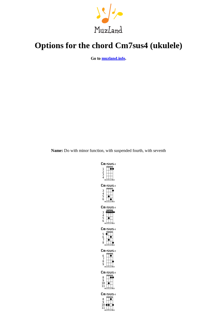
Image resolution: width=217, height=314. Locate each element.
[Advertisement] (108, 102)
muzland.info (113, 58)
